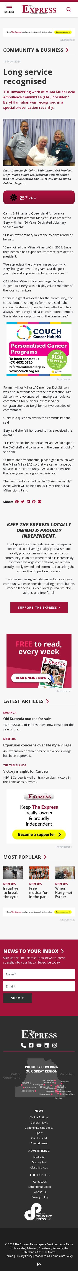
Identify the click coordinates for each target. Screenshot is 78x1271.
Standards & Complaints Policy (54, 1256)
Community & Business (33, 49)
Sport (39, 1133)
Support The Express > (39, 607)
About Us (40, 1192)
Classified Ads (39, 1167)
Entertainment (39, 1143)
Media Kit (39, 1157)
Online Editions (39, 1117)
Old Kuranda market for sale (27, 718)
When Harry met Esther (64, 892)
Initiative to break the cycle (11, 892)
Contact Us (40, 1181)
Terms (9, 1256)
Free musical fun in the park (38, 892)
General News (39, 1122)
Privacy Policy (40, 1197)
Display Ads (39, 1162)
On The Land (39, 1138)
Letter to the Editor (39, 1187)
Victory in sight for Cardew (26, 771)
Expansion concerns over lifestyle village (37, 745)
